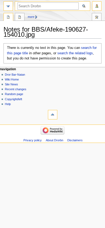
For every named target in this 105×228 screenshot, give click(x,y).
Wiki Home (12, 79)
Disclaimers (75, 140)
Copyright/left (13, 99)
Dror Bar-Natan (15, 74)
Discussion (19, 17)
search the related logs (75, 53)
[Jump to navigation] (8, 6)
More (31, 16)
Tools (96, 17)
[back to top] (52, 114)
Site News (11, 84)
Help (8, 104)
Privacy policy (32, 140)
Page (8, 17)
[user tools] (97, 6)
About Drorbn (54, 140)
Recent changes (15, 89)
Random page (14, 94)
